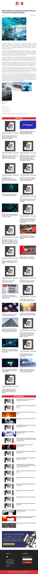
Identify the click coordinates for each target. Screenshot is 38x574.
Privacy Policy (16, 572)
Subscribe (27, 562)
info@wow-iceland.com (6, 106)
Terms (12, 572)
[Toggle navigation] (22, 3)
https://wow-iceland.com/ (6, 109)
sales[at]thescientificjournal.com (11, 566)
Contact (25, 572)
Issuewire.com (18, 43)
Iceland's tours (29, 50)
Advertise (21, 572)
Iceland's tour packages (8, 73)
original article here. (26, 113)
